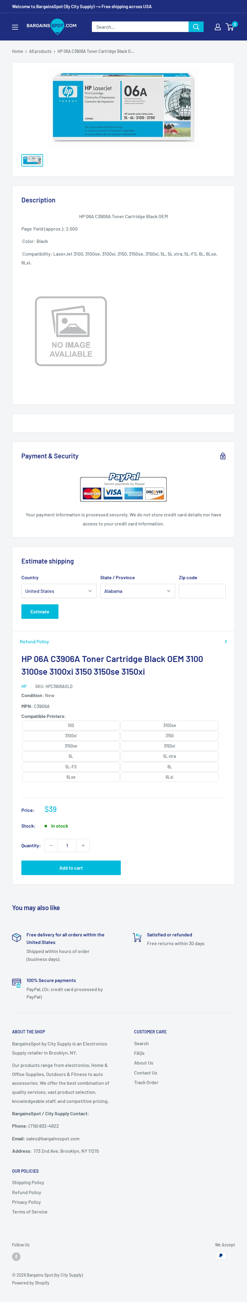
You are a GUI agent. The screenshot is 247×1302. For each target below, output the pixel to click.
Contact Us (145, 1072)
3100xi (71, 735)
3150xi (169, 745)
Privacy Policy (26, 1202)
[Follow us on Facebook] (16, 1256)
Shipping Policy (28, 1182)
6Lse (71, 777)
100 (71, 725)
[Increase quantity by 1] (83, 845)
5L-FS (71, 766)
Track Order (146, 1082)
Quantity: (31, 845)
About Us (143, 1062)
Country (30, 577)
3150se (71, 745)
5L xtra (169, 756)
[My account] (218, 27)
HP (24, 686)
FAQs (139, 1053)
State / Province (117, 577)
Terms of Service (30, 1211)
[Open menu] (15, 27)
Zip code (188, 577)
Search (141, 1043)
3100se (169, 725)
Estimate (39, 611)
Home (17, 51)
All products (40, 51)
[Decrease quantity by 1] (51, 845)
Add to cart (71, 868)
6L (169, 766)
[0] (230, 27)
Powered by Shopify (30, 1282)
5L (71, 756)
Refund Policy (34, 641)
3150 (170, 735)
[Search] (196, 26)
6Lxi (170, 777)
